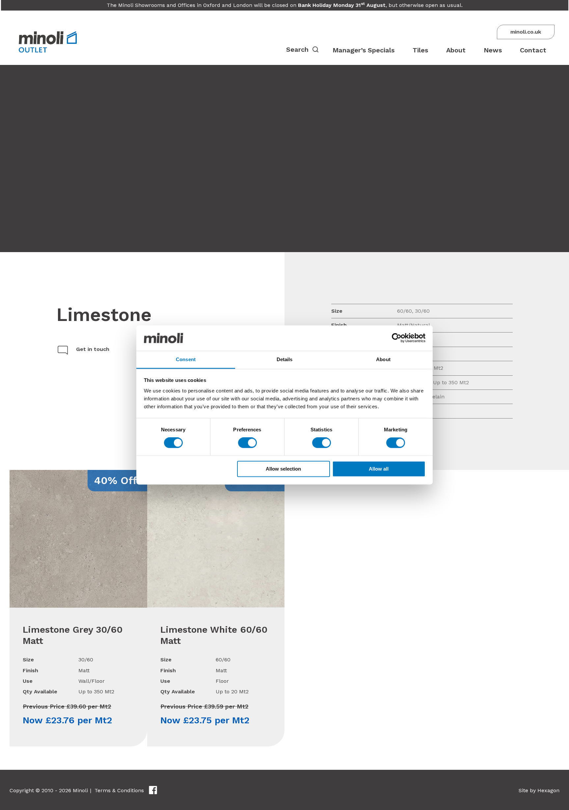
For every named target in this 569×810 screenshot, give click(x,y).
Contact (533, 50)
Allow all (379, 469)
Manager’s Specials (363, 50)
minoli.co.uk (525, 32)
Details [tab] (285, 359)
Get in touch (92, 349)
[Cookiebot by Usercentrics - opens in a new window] (396, 338)
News (493, 50)
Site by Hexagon (539, 790)
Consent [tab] (186, 359)
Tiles (420, 50)
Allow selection (283, 469)
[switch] (247, 443)
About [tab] (383, 359)
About (456, 50)
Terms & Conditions (119, 790)
